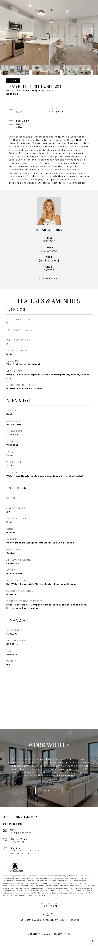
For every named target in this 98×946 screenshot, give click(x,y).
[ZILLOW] (55, 905)
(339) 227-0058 (49, 251)
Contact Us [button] (49, 790)
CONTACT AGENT (49, 278)
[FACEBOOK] (42, 905)
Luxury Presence (68, 920)
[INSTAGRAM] (49, 905)
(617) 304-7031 (17, 842)
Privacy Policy (61, 933)
